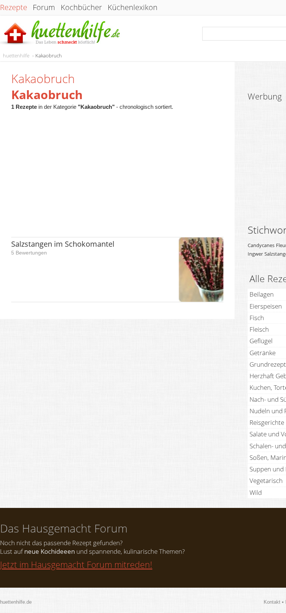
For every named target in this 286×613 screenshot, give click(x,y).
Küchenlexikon (133, 7)
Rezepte (13, 7)
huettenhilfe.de (16, 602)
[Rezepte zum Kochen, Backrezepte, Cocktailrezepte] (60, 33)
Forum (44, 7)
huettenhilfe (16, 55)
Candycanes (261, 245)
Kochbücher (81, 7)
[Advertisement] (117, 170)
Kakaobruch (48, 55)
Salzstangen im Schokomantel (62, 244)
